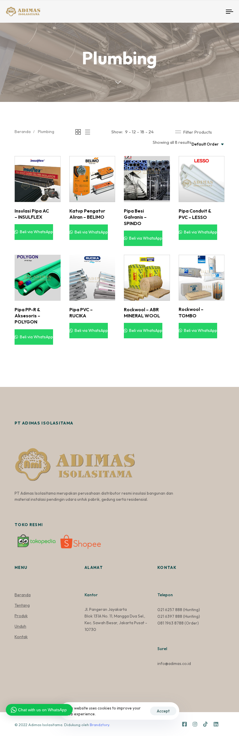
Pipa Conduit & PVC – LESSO (195, 214)
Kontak (21, 636)
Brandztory (99, 724)
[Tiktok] (205, 724)
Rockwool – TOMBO (191, 312)
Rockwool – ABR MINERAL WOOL (142, 313)
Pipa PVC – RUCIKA (81, 313)
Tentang (22, 605)
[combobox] (207, 144)
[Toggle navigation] (195, 11)
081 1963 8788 (170, 623)
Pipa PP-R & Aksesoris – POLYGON (27, 316)
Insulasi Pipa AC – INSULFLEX (32, 214)
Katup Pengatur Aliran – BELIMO (87, 214)
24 (151, 132)
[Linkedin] (216, 724)
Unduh (20, 626)
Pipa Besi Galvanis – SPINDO (135, 217)
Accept (163, 711)
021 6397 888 (169, 616)
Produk (21, 615)
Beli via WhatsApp (36, 231)
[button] (193, 132)
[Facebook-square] (184, 724)
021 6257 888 (169, 609)
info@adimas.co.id (174, 663)
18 (142, 132)
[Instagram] (195, 724)
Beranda (23, 131)
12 (134, 132)
